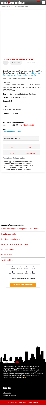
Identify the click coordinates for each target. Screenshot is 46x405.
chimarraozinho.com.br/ (12, 132)
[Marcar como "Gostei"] (4, 63)
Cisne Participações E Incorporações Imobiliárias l (20, 229)
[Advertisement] (23, 34)
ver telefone (17, 109)
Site (12, 147)
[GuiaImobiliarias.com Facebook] (3, 379)
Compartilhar (16, 63)
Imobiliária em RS (29, 75)
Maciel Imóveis (7, 255)
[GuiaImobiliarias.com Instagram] (5, 379)
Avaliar (12, 153)
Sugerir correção (30, 153)
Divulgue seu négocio (9, 395)
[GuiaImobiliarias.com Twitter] (4, 379)
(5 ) (16, 67)
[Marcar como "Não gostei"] (30, 139)
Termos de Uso (22, 402)
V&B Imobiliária (7, 260)
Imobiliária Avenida (8, 234)
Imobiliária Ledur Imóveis (10, 239)
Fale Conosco (7, 393)
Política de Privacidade (33, 402)
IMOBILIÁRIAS (13, 3)
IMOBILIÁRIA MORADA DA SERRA (14, 244)
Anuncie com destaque (22, 285)
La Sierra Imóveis (7, 250)
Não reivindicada (31, 63)
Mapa (30, 147)
